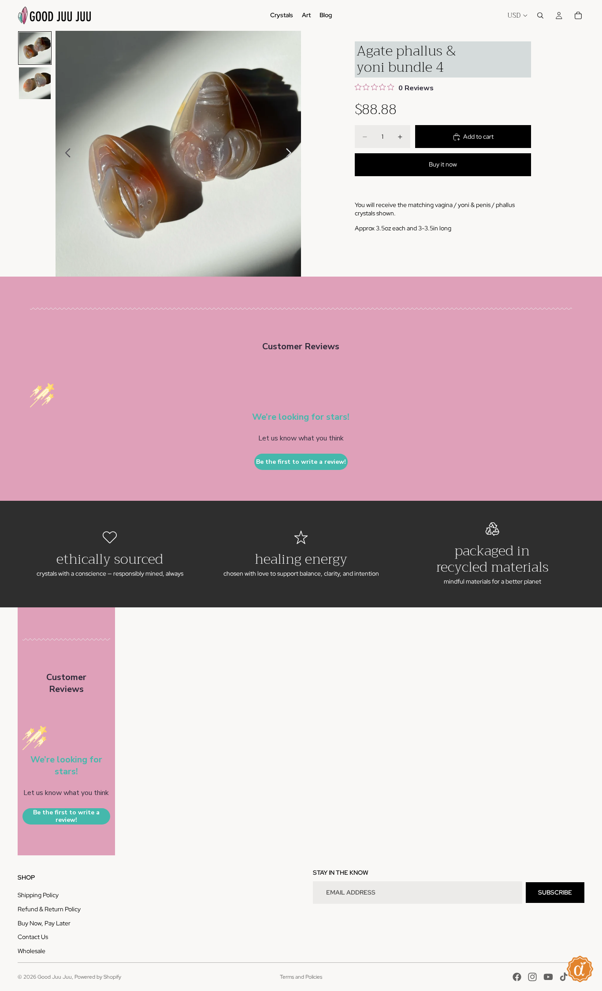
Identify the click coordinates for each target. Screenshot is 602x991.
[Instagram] (532, 977)
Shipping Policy (38, 895)
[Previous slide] (65, 153)
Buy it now (443, 164)
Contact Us (33, 937)
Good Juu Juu (54, 976)
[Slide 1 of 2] (35, 48)
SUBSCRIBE (555, 892)
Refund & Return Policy (49, 909)
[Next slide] (291, 153)
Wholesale (31, 951)
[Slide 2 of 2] (35, 83)
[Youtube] (548, 977)
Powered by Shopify (97, 976)
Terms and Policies (301, 976)
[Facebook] (517, 977)
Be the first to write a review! (301, 462)
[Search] (540, 15)
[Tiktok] (563, 977)
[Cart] (578, 15)
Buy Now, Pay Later (44, 923)
